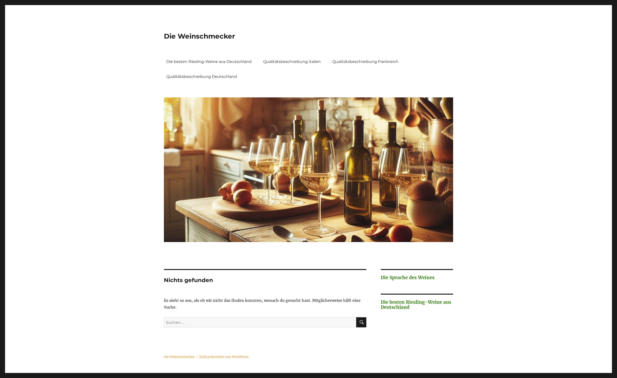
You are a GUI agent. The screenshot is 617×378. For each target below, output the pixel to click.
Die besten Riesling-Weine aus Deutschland (209, 61)
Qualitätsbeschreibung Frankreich (365, 61)
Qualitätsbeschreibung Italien (292, 61)
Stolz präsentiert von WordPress (224, 357)
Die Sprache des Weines (408, 277)
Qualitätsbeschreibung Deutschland (201, 76)
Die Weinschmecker (199, 36)
